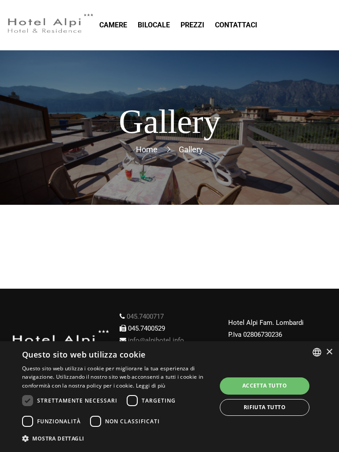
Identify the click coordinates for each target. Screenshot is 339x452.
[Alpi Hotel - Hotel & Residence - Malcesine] (51, 25)
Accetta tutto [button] (264, 385)
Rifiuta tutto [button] (265, 407)
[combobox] (317, 352)
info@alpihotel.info (156, 340)
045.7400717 (145, 316)
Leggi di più (151, 385)
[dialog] (169, 396)
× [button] (329, 352)
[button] (116, 438)
